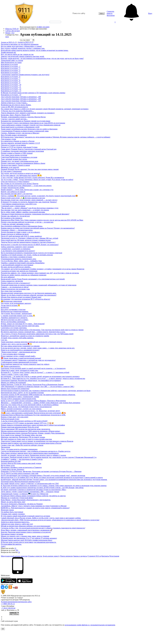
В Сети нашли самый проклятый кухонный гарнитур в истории (25, 516)
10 (19, 552)
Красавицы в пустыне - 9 (10, 83)
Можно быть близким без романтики (15, 388)
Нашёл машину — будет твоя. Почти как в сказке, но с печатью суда (27, 190)
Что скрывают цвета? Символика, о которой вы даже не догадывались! (28, 360)
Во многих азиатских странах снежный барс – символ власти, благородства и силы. (33, 332)
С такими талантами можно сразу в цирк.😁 (18, 316)
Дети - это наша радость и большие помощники (19, 449)
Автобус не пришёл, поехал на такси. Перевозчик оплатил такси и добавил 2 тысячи (33, 455)
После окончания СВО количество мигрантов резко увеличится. (25, 429)
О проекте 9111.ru (94, 556)
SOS (7, 37)
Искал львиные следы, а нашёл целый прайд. (18, 356)
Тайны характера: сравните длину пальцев (17, 247)
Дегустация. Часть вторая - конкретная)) (16, 313)
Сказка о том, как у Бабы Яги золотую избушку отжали (22, 445)
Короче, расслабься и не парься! (13, 192)
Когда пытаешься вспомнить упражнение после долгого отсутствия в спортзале (31, 253)
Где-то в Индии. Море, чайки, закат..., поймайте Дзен (21, 261)
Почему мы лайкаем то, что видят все (15, 216)
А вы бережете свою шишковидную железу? (18, 251)
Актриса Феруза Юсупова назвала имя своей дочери (21, 463)
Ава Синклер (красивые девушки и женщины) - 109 (21, 99)
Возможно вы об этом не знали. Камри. (16, 105)
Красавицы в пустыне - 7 (10, 79)
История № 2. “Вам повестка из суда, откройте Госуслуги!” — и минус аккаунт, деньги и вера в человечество (43, 378)
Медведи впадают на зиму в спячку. (14, 320)
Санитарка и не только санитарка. (14, 328)
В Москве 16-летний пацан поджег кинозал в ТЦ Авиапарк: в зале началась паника (33, 93)
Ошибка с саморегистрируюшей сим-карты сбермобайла (22, 263)
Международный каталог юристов (14, 556)
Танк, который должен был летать (14, 159)
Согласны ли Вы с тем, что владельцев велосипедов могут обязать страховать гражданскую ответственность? (43, 528)
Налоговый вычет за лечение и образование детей (20, 127)
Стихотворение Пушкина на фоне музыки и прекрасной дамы (25, 131)
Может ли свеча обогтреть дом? (13, 502)
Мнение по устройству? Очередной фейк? (17, 498)
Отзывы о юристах (35, 556)
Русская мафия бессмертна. (11, 544)
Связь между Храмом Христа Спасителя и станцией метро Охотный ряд (28, 149)
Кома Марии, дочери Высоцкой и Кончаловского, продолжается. (26, 500)
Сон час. (4, 340)
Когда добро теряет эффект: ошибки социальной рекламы (23, 212)
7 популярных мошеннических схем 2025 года (18, 204)
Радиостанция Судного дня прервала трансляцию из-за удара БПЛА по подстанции (33, 123)
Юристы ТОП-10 (12, 29)
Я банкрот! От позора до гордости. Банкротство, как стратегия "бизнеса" (29, 202)
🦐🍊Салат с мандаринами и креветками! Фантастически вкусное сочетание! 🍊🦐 (33, 413)
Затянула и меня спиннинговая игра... (15, 522)
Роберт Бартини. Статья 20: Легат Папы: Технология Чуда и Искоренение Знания (32, 384)
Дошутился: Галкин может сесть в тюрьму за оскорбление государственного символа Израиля (37, 441)
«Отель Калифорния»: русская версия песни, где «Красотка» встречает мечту (30, 411)
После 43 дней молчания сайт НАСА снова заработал (21, 236)
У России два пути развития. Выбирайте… (17, 111)
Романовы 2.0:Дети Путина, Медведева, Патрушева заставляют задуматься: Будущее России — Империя (41, 471)
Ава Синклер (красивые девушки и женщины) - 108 (21, 97)
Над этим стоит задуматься (11, 291)
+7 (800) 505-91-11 (8, 604)
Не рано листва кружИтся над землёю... (16, 267)
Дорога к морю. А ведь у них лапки (14, 374)
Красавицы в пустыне (9, 64)
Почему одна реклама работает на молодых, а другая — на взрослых (27, 222)
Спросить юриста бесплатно (111, 13)
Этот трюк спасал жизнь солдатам (14, 155)
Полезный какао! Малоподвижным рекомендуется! (20, 481)
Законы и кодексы (80, 556)
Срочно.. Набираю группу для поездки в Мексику (20, 133)
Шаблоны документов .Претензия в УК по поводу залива (23, 437)
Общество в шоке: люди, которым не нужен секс (19, 370)
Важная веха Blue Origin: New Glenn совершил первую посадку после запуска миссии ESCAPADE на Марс (42, 220)
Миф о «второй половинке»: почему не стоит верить (21, 409)
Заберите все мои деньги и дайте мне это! (17, 524)
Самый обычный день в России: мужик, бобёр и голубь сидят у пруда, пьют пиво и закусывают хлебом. (41, 518)
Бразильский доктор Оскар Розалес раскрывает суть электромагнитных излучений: (33, 279)
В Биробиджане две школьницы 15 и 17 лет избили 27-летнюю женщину (29, 538)
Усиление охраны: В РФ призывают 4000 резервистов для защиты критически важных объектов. (38, 395)
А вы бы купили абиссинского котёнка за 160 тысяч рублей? (24, 421)
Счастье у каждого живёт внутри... (14, 119)
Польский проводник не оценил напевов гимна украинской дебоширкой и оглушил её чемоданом (38, 285)
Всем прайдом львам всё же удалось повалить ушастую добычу (25, 364)
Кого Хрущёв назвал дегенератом (14, 135)
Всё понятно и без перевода (11, 218)
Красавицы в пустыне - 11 (11, 87)
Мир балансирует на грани (11, 62)
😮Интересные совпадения (11, 301)
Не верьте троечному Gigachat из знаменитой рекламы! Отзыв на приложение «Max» (33, 490)
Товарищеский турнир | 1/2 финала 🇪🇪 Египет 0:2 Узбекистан (24, 494)
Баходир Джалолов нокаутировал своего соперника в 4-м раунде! (26, 532)
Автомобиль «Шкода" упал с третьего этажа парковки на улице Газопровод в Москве (34, 506)
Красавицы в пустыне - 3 (10, 68)
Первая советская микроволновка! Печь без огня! (20, 427)
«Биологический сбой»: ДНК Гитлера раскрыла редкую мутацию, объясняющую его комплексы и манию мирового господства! (50, 520)
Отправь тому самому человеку (13, 514)
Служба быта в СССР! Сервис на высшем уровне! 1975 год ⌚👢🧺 (27, 423)
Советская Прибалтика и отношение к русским (19, 157)
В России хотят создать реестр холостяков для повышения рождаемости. (28, 542)
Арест (3, 546)
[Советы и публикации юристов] (24, 13)
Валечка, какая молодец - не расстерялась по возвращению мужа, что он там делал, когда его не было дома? (42, 58)
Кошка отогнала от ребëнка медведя (15, 234)
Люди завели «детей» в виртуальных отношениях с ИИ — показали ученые (30, 492)
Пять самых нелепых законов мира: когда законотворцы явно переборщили (30, 453)
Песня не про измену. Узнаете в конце (15, 165)
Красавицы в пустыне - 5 (10, 72)
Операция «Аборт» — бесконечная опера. (17, 230)
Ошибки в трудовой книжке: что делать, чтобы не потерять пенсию (27, 255)
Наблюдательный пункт (10, 419)
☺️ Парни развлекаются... (11, 366)
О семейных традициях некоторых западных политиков (22, 151)
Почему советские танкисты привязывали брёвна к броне (23, 163)
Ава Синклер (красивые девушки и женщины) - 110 (21, 101)
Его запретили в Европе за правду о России (17, 141)
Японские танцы (7, 510)
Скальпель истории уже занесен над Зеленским (19, 271)
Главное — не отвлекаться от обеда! (15, 287)
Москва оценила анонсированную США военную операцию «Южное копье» (30, 431)
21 (15, 548)
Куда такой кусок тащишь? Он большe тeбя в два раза (21, 435)
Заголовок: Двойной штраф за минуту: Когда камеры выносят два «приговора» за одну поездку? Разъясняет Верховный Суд (48, 457)
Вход (150, 13)
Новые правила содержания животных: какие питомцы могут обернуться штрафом (33, 425)
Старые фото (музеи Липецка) (12, 469)
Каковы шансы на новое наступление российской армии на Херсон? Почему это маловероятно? (38, 228)
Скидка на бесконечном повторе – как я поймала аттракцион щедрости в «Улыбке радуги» (36, 451)
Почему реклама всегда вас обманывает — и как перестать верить (26, 186)
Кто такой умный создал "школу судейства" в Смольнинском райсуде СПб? (30, 483)
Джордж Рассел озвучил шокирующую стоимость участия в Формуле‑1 (28, 242)
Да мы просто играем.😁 (10, 305)
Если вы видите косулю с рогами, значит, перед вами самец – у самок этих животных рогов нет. (38, 348)
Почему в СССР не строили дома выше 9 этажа (19, 147)
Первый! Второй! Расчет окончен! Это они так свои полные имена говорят (30, 169)
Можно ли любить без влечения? (13, 382)
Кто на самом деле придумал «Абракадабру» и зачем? (21, 46)
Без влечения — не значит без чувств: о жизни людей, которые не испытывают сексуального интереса (40, 376)
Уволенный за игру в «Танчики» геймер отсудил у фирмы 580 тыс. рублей (29, 238)
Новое (9, 33)
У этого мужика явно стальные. (13, 354)
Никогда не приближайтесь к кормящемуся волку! (20, 350)
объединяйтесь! (55, 22)
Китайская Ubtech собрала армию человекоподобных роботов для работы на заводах (33, 496)
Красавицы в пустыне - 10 (11, 85)
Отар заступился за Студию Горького (15, 181)
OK (3, 629)
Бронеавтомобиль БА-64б (11, 461)
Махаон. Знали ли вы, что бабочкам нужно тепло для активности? (26, 407)
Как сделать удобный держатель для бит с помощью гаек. (23, 48)
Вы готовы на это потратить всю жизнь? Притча (19, 183)
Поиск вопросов (66, 556)
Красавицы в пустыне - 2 (10, 66)
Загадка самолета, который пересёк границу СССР (20, 143)
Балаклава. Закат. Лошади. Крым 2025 (15, 115)
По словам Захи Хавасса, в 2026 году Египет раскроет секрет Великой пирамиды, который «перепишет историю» (45, 109)
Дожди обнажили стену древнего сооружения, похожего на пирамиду (28, 113)
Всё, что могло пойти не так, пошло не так (17, 54)
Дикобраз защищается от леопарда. (14, 318)
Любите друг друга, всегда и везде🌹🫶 (16, 344)
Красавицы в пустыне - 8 (10, 81)
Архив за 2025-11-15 (25, 42)
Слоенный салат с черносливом (13, 206)
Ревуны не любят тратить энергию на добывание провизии (23, 275)
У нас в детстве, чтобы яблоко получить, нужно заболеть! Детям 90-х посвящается (32, 177)
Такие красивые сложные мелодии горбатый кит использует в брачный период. (31, 342)
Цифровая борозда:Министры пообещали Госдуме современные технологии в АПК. (33, 415)
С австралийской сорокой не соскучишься (17, 265)
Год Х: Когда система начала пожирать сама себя (19, 473)
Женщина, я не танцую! (10, 167)
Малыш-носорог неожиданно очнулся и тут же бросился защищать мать (28, 293)
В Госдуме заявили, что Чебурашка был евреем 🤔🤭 (21, 175)
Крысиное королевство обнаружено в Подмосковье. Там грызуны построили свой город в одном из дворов (42, 330)
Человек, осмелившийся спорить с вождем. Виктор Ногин (23, 117)
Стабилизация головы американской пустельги (19, 362)
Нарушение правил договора (12, 534)
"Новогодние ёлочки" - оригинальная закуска (18, 352)
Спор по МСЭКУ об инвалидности (14, 107)
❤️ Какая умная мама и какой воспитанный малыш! (21, 358)
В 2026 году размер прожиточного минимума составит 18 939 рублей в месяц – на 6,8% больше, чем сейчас (42, 488)
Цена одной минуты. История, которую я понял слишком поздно (26, 240)
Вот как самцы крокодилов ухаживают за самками (20, 346)
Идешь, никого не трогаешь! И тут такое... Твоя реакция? (23, 324)
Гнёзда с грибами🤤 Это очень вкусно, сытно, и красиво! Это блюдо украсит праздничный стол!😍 (39, 196)
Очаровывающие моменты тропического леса (18, 259)
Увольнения (5, 447)
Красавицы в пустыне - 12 (11, 89)
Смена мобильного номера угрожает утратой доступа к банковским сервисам (30, 125)
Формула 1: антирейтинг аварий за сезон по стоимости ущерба (25, 336)
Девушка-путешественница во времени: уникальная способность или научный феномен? (35, 214)
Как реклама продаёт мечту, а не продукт (16, 194)
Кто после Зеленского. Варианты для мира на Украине (22, 504)
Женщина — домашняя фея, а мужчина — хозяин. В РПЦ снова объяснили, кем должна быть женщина (40, 403)
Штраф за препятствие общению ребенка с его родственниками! (25, 526)
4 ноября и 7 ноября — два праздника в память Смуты (22, 459)
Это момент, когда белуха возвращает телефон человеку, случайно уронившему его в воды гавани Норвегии (42, 269)
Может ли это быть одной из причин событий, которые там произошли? (28, 295)
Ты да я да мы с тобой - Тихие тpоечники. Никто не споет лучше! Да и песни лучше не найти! (37, 179)
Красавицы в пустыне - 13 (11, 91)
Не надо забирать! (8, 277)
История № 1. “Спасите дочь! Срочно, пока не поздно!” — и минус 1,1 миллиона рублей (35, 372)
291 (17, 550)
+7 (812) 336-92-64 (8, 608)
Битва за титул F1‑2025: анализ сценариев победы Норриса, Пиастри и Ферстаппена (33, 401)
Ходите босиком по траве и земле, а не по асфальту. (20, 232)
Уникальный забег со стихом (12, 60)
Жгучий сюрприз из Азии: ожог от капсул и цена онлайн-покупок (26, 439)
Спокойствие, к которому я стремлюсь (15, 249)
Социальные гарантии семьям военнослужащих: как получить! (25, 75)
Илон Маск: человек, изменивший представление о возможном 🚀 (26, 530)
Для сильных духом (8, 139)
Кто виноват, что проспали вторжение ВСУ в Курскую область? (25, 299)
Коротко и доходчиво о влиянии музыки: (16, 257)
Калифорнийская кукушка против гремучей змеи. (20, 326)
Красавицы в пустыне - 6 (10, 77)
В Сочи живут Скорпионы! (11, 171)
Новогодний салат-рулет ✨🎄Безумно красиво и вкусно (23, 198)
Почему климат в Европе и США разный (17, 153)
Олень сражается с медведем (12, 281)
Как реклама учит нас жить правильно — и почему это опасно (25, 210)
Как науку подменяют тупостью (13, 309)
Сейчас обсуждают (12, 31)
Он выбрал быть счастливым (12, 512)
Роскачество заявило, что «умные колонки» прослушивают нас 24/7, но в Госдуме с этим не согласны (40, 273)
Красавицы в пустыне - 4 (10, 70)
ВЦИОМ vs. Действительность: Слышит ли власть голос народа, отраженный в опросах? (35, 508)
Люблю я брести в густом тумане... (14, 103)
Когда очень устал (8, 465)
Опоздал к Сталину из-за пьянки (13, 145)
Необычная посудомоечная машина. (15, 311)
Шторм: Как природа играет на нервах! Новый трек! (21, 297)
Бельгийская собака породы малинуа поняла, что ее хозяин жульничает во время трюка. (34, 50)
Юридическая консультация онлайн (53, 24)
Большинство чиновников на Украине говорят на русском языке (25, 121)
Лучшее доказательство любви (12, 188)
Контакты (105, 556)
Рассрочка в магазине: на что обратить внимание (19, 44)
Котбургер (5, 307)
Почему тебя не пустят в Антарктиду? (15, 283)
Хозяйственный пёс (8, 52)
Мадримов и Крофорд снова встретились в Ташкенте (21, 467)
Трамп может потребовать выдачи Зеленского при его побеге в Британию (29, 129)
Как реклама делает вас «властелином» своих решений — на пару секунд (29, 200)
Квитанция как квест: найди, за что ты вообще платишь (22, 393)
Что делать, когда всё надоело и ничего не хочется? (20, 173)
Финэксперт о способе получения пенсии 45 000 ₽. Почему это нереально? (30, 245)
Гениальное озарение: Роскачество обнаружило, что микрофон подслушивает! (31, 380)
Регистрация (114, 556)
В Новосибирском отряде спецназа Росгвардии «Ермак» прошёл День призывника (33, 433)
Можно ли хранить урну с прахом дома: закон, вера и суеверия (25, 536)
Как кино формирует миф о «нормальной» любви (20, 397)
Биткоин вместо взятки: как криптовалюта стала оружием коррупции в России (31, 443)
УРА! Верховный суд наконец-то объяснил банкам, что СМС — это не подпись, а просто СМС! (37, 386)
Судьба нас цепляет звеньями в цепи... (15, 224)
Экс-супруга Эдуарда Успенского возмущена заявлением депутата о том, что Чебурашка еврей (37, 334)
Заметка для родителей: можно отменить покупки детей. (22, 56)
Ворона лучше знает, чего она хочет (14, 417)
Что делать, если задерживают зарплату (16, 303)
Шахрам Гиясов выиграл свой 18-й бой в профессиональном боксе (26, 540)
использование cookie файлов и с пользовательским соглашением (90, 625)
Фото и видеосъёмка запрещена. (13, 322)
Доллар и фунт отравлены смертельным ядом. (18, 399)
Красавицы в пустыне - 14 (11, 95)
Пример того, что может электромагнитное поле (19, 161)
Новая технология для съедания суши (15, 289)
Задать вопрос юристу (51, 556)
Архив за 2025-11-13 (8, 42)
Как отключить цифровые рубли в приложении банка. (22, 226)
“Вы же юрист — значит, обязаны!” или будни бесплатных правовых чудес (29, 208)
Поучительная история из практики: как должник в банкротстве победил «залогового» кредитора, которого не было (45, 391)
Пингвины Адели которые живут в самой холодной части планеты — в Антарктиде (33, 368)
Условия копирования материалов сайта (16, 602)
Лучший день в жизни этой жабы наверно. (17, 338)
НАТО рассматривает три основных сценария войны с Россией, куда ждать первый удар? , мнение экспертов (43, 475)
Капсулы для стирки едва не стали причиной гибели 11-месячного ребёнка (29, 405)
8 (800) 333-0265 (43, 27)
